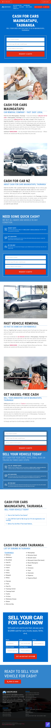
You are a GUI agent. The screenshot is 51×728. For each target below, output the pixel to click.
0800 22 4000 (26, 229)
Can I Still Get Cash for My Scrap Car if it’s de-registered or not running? (25, 519)
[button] (25, 515)
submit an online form (34, 229)
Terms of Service (9, 724)
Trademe (23, 403)
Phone (34, 640)
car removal (21, 336)
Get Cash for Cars (17, 5)
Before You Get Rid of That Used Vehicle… (20, 524)
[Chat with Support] (48, 724)
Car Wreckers (27, 5)
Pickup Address (23, 647)
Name (7, 640)
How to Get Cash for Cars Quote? (18, 515)
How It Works (29, 6)
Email (21, 640)
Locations (21, 6)
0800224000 (13, 131)
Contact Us (15, 8)
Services (15, 6)
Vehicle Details (10, 647)
